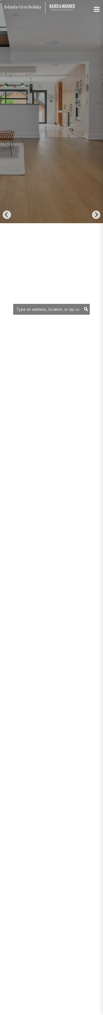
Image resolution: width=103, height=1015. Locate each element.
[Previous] (7, 215)
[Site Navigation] (96, 9)
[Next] (96, 215)
